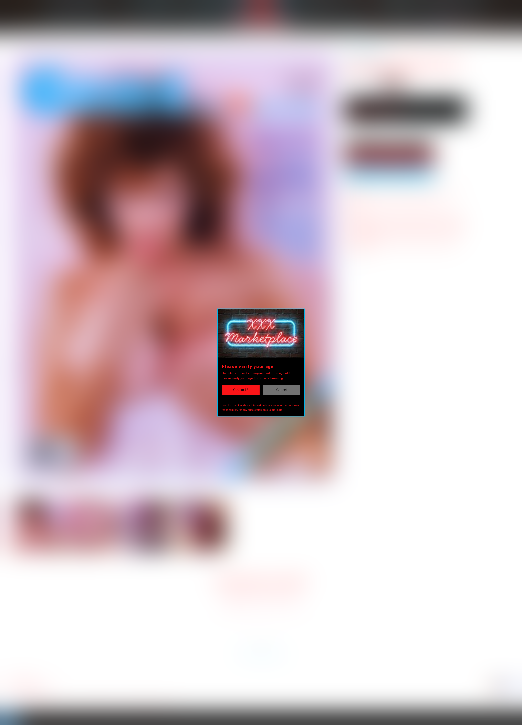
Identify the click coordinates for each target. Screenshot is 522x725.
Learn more (276, 410)
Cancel (281, 390)
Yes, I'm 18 (240, 390)
